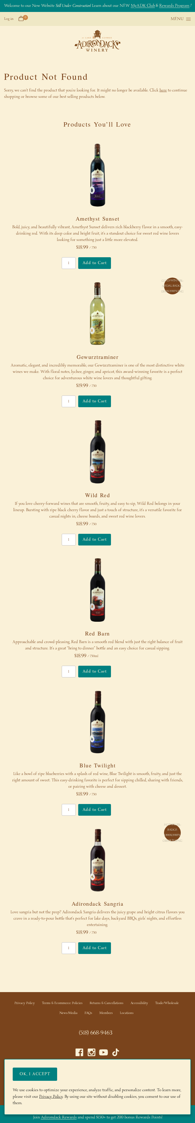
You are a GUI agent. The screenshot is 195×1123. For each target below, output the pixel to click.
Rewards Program (174, 6)
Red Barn (97, 633)
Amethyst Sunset (98, 218)
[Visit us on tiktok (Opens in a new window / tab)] (115, 1054)
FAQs (88, 1013)
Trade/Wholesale (167, 1003)
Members (106, 1013)
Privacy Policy (24, 1003)
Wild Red (97, 495)
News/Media (68, 1013)
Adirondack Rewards (59, 1117)
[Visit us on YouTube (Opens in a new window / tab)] (103, 1054)
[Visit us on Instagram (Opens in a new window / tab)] (91, 1054)
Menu (177, 19)
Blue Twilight (97, 765)
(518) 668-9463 (95, 1033)
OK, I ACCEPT (35, 1074)
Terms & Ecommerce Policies (62, 1003)
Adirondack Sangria (98, 903)
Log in (8, 18)
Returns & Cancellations (106, 1003)
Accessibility (139, 1003)
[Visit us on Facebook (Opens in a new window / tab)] (79, 1054)
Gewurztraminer (97, 356)
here (163, 90)
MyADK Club (143, 6)
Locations (127, 1013)
